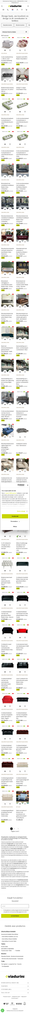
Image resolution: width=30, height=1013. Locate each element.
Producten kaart (6, 996)
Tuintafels (17, 950)
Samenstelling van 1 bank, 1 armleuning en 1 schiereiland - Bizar (22, 347)
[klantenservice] (8, 10)
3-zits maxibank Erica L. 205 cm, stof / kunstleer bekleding (7, 58)
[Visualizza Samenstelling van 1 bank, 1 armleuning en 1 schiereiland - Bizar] (20, 339)
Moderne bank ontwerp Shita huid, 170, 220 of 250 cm (7, 89)
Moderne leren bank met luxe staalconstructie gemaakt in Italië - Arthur (6, 581)
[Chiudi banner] (27, 485)
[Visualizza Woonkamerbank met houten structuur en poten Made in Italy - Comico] (5, 307)
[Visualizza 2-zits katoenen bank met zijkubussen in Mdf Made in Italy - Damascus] (20, 637)
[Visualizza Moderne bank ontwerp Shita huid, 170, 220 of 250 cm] (5, 81)
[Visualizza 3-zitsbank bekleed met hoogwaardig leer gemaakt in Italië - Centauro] (20, 739)
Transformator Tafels (6, 950)
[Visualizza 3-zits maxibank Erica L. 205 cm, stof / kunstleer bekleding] (5, 50)
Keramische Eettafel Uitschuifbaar (9, 934)
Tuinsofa (19, 964)
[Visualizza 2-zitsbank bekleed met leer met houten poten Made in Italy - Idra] (5, 739)
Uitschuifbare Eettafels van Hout (10, 936)
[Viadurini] (14, 6)
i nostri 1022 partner (11, 493)
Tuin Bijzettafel (5, 966)
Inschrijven (15, 916)
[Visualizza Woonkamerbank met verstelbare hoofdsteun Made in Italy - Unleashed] (20, 209)
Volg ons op (5, 992)
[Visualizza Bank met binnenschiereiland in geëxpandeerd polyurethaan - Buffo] (5, 339)
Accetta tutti (15, 516)
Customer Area (6, 989)
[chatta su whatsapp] (2, 1010)
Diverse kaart (14, 998)
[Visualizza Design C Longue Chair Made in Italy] (20, 81)
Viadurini (4, 986)
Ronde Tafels (4, 946)
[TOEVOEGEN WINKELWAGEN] (20, 50)
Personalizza (14, 521)
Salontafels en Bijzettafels (7, 948)
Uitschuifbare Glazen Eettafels (9, 939)
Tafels (3, 944)
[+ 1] (18, 828)
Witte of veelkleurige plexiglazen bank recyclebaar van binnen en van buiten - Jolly (22, 546)
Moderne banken (20, 25)
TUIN (3, 961)
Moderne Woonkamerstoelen (9, 958)
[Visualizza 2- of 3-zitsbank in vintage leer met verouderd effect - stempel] (5, 536)
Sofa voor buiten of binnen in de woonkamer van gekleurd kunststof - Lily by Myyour (21, 814)
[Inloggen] (17, 10)
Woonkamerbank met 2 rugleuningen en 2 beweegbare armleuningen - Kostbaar (7, 447)
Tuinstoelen (20, 958)
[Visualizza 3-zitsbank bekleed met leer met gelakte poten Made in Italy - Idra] (20, 706)
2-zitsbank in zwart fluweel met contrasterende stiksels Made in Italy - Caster (7, 648)
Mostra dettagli (21, 511)
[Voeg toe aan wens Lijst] (10, 50)
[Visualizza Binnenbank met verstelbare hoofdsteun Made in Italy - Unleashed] (5, 177)
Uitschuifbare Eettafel (8, 931)
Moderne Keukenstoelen (17, 956)
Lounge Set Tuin (12, 964)
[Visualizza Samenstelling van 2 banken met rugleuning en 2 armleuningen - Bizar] (5, 372)
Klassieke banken (7, 25)
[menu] (28, 6)
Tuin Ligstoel (4, 964)
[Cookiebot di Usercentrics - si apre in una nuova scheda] (18, 485)
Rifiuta (15, 526)
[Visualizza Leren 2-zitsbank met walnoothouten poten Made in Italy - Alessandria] (20, 672)
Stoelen (3, 953)
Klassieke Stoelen (5, 956)
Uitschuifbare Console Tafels (9, 941)
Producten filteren (9, 32)
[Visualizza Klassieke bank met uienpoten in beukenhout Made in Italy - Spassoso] (20, 242)
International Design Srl (10, 983)
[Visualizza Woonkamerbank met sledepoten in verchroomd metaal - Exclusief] (20, 404)
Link (25, 912)
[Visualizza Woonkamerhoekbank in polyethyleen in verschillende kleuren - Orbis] (5, 111)
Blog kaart (23, 996)
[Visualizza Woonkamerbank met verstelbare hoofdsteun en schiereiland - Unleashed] (5, 209)
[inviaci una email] (3, 10)
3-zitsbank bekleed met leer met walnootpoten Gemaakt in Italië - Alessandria (6, 682)
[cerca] (2, 6)
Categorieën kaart (16, 996)
